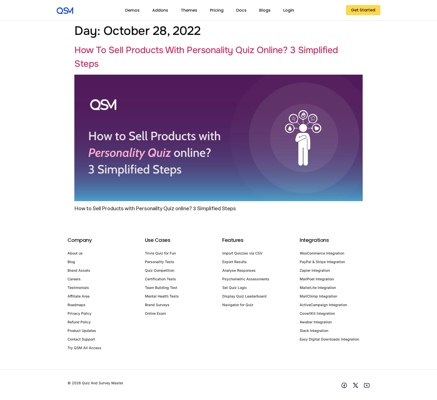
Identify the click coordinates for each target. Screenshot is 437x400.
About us (75, 253)
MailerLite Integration (318, 287)
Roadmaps (76, 305)
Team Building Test (161, 287)
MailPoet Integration (317, 279)
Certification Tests (160, 279)
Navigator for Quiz (237, 305)
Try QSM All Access (84, 348)
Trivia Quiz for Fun (160, 253)
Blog (71, 262)
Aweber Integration (316, 322)
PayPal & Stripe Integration (322, 262)
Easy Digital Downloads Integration (329, 339)
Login (288, 10)
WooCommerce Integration (322, 253)
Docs (241, 10)
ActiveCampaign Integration (323, 305)
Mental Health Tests (162, 296)
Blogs (265, 10)
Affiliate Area (79, 296)
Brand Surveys (157, 305)
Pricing (217, 10)
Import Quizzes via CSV (242, 253)
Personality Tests (159, 262)
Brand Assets (79, 270)
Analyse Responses (239, 270)
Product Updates (82, 330)
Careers (74, 279)
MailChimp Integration (318, 296)
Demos (132, 10)
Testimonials (78, 287)
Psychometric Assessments (245, 279)
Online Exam (155, 313)
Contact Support (81, 339)
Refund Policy (79, 322)
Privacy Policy (80, 313)
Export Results (234, 262)
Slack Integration (314, 330)
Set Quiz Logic (234, 287)
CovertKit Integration (317, 313)
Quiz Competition (159, 270)
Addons (160, 10)
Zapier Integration (315, 270)
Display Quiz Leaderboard (244, 296)
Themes (189, 10)
